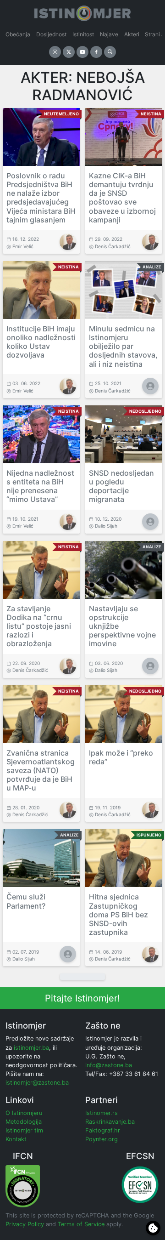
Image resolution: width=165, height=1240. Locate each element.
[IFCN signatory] (23, 1185)
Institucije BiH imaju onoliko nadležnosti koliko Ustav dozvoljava (41, 342)
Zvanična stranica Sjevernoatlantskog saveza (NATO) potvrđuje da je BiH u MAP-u (40, 770)
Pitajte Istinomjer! (82, 998)
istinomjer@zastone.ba (37, 1082)
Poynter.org (101, 1139)
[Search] (110, 52)
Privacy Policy (25, 1224)
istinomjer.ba (31, 1047)
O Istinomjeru (24, 1112)
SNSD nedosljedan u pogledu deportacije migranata (121, 486)
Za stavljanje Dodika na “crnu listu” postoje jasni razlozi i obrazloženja (38, 626)
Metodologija (24, 1121)
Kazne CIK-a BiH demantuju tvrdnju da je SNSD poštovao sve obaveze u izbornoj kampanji (122, 197)
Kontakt (16, 1139)
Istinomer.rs (101, 1112)
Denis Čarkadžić (113, 246)
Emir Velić (22, 246)
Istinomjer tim (24, 1130)
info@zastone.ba (108, 1065)
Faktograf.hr (102, 1130)
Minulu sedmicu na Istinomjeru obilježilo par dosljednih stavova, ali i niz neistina (123, 346)
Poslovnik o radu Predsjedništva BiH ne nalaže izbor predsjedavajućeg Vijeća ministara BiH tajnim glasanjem (41, 197)
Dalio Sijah (106, 526)
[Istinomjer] (82, 11)
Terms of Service (81, 1224)
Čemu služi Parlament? (25, 901)
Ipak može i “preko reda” (121, 757)
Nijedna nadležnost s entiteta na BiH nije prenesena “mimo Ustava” (40, 486)
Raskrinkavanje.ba (110, 1121)
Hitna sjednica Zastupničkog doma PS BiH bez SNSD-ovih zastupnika (118, 914)
